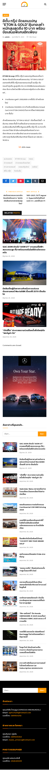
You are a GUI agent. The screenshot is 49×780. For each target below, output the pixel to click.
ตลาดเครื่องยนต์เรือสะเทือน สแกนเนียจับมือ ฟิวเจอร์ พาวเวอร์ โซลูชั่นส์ (32, 585)
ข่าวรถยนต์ (8, 163)
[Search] (45, 4)
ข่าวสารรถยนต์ (9, 167)
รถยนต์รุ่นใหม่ (24, 167)
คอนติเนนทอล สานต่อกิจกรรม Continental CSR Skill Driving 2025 (32, 507)
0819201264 (16, 736)
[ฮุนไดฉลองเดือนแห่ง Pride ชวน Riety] (10, 558)
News (6, 15)
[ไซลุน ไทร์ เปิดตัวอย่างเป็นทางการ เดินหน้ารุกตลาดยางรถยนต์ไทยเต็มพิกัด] (10, 651)
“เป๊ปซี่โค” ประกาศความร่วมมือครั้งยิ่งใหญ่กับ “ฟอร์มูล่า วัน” (24, 332)
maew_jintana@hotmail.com (22, 739)
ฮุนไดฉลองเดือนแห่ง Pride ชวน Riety (32, 555)
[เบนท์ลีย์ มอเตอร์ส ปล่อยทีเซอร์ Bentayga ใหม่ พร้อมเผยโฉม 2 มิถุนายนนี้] (10, 635)
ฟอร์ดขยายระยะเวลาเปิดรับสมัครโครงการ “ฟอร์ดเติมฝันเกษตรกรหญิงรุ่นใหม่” (13, 199)
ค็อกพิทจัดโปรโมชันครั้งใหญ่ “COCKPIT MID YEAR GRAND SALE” (31, 541)
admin (7, 37)
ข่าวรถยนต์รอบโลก (23, 163)
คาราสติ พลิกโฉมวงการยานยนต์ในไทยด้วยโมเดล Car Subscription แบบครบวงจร (32, 666)
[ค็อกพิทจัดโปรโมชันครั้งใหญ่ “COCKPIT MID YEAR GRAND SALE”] (10, 542)
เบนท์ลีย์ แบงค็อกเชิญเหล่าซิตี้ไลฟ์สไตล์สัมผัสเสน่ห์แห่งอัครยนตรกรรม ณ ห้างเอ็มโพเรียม (31, 524)
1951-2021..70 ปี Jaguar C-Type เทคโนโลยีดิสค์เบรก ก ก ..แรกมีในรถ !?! (36, 198)
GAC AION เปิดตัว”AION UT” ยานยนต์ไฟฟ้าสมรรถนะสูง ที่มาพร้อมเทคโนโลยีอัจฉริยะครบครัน (24, 249)
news (31, 159)
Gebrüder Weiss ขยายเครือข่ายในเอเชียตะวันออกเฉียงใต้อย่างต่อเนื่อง (32, 492)
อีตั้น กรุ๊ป (7, 171)
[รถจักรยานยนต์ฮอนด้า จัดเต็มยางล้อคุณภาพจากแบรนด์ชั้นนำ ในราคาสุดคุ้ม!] (10, 601)
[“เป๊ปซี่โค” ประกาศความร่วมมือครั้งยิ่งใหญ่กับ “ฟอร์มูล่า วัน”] (24, 314)
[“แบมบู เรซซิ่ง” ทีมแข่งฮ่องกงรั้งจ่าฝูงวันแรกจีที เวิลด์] (10, 571)
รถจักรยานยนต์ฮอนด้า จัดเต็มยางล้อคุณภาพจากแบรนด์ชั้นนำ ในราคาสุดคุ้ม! (32, 600)
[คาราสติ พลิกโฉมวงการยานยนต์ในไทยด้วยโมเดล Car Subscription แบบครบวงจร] (10, 666)
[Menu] (4, 4)
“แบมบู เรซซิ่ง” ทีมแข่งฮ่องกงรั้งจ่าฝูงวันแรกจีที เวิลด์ (32, 569)
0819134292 (16, 715)
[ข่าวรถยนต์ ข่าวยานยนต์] (24, 4)
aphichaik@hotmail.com (20, 712)
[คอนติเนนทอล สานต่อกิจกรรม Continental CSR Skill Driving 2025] (10, 508)
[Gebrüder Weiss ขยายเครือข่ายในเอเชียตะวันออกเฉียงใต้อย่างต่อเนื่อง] (10, 492)
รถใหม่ (34, 167)
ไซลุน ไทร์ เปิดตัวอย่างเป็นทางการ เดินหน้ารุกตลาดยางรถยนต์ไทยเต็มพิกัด (31, 650)
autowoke (8, 159)
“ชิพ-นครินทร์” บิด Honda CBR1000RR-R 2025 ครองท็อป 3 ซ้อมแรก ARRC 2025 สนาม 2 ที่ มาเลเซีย (32, 617)
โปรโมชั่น (17, 171)
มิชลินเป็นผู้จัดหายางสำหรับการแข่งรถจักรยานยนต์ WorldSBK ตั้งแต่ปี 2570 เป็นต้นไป (24, 291)
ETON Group (20, 159)
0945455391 (16, 760)
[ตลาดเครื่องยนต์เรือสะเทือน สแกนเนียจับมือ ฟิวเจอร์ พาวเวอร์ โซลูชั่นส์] (10, 585)
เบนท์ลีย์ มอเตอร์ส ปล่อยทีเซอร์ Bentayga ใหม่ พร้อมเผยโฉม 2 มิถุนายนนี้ (32, 634)
